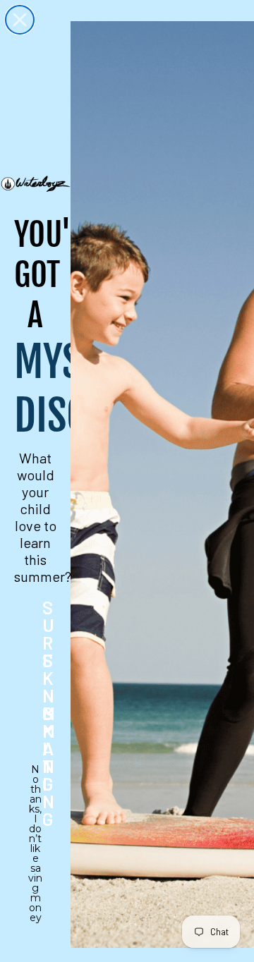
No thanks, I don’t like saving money (35, 779)
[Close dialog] (20, 20)
